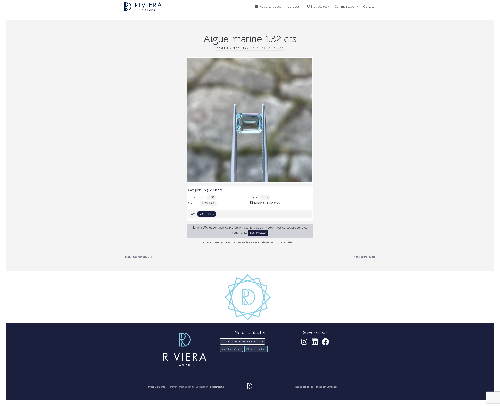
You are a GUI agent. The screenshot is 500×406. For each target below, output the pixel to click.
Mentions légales (301, 386)
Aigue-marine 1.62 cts (364, 257)
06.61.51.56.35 (231, 348)
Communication (345, 7)
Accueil (223, 48)
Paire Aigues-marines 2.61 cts (139, 257)
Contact (368, 7)
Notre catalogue (269, 7)
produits (239, 48)
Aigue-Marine (213, 190)
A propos (293, 7)
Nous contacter (258, 232)
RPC (265, 197)
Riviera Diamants (156, 386)
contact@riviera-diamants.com (242, 341)
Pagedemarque (216, 386)
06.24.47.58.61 (256, 348)
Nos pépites (318, 7)
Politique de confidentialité (324, 386)
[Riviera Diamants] (142, 7)
